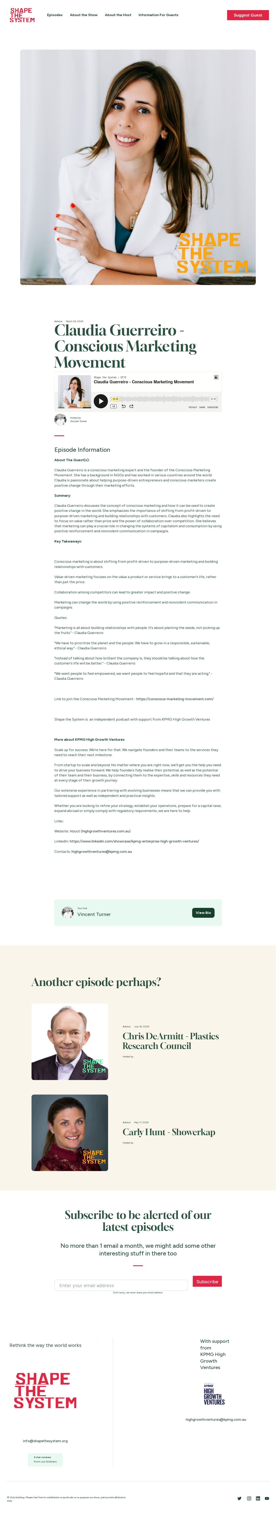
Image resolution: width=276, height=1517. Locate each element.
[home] (22, 15)
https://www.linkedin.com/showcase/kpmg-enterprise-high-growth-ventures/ (134, 841)
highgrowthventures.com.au (105, 831)
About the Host (118, 15)
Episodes (55, 15)
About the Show (84, 15)
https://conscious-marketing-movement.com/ (175, 699)
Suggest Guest (248, 15)
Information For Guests (158, 15)
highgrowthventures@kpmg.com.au (102, 851)
